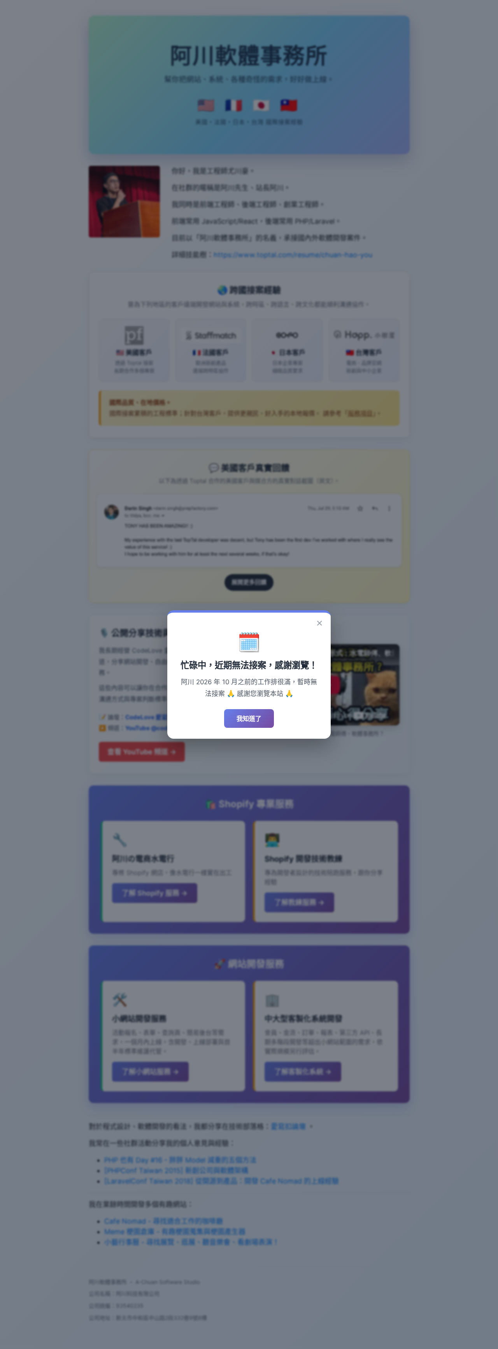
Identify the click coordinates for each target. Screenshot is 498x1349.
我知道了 (249, 718)
